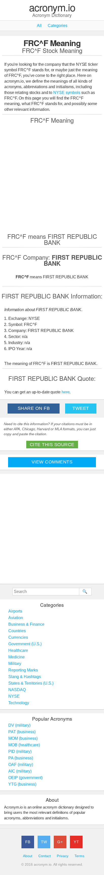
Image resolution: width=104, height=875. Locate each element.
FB (27, 842)
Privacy (62, 856)
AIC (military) (20, 771)
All (39, 25)
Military (14, 663)
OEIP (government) (25, 778)
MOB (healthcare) (24, 745)
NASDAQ (17, 690)
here (66, 392)
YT (76, 842)
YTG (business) (22, 784)
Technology (18, 703)
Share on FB (34, 408)
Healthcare (18, 650)
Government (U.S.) (25, 644)
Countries (17, 631)
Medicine (16, 657)
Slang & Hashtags (24, 677)
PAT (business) (22, 732)
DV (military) (19, 725)
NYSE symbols (67, 92)
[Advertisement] (52, 177)
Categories (57, 25)
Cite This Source (52, 444)
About (27, 856)
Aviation (15, 618)
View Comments (52, 461)
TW (44, 842)
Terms (79, 856)
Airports (15, 611)
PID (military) (20, 751)
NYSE (14, 696)
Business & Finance (26, 624)
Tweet (80, 408)
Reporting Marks (23, 670)
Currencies (18, 637)
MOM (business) (23, 738)
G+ (60, 842)
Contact (44, 856)
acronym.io (52, 7)
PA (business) (20, 758)
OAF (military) (20, 764)
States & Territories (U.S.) (31, 683)
